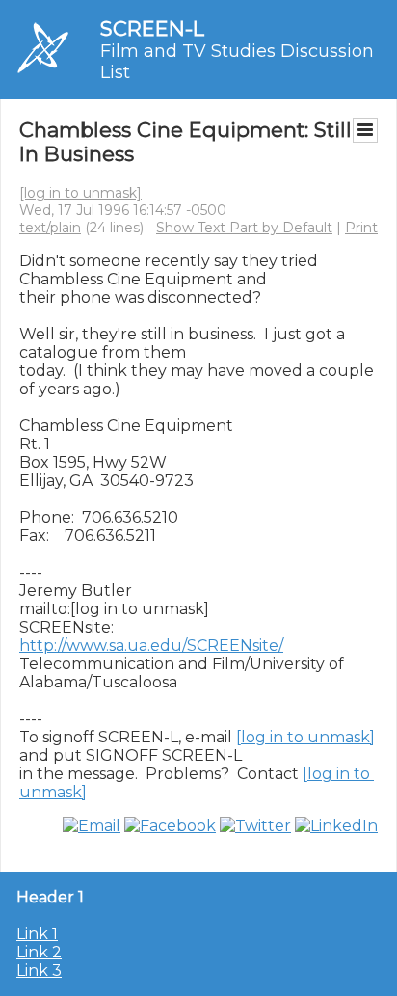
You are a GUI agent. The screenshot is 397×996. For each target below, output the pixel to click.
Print (361, 227)
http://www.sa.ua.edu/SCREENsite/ (151, 645)
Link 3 (39, 970)
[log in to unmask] (80, 193)
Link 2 (39, 952)
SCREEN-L (152, 28)
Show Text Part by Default (244, 227)
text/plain (50, 227)
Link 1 (37, 934)
